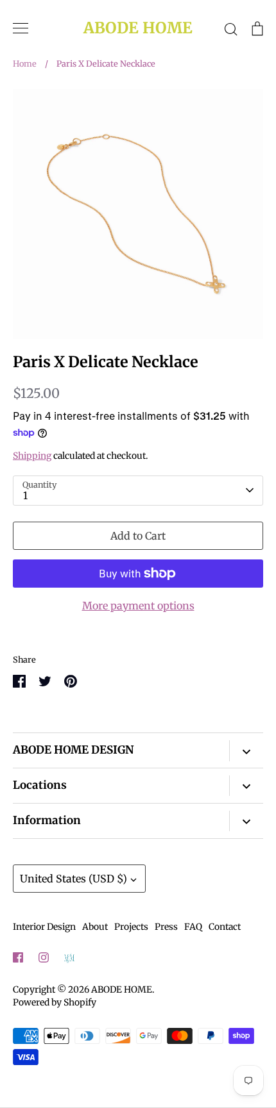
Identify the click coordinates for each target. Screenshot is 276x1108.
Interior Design (44, 926)
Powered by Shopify (54, 1002)
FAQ (193, 926)
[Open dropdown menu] (246, 750)
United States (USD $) (73, 878)
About (95, 926)
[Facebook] (18, 957)
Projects (131, 926)
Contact (225, 926)
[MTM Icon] (69, 958)
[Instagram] (43, 957)
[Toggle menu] (20, 28)
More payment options (138, 605)
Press (166, 926)
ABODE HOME (138, 28)
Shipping (32, 455)
